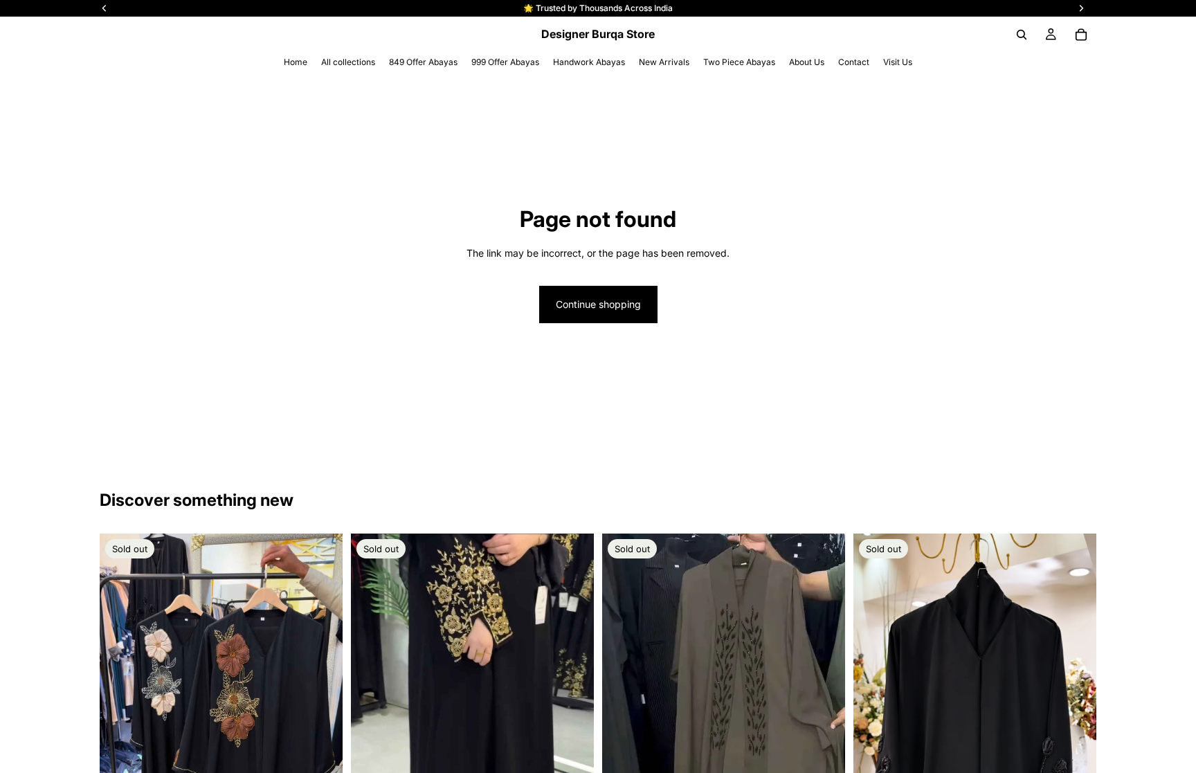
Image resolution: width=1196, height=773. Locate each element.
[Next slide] (573, 753)
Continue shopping (598, 304)
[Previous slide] (371, 753)
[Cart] (1081, 34)
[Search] (1021, 34)
